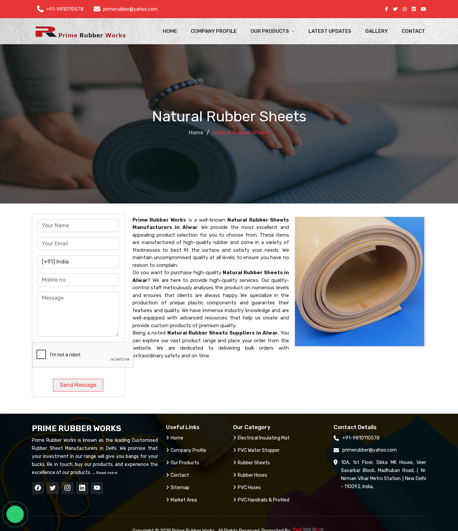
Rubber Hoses (252, 475)
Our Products (185, 462)
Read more (106, 472)
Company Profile (214, 31)
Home (170, 31)
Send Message (78, 385)
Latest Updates (329, 31)
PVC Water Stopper (259, 450)
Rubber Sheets (254, 462)
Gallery (376, 31)
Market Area (184, 500)
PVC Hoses (249, 487)
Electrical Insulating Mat (264, 437)
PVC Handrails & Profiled (263, 500)
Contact (413, 31)
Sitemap (180, 487)
